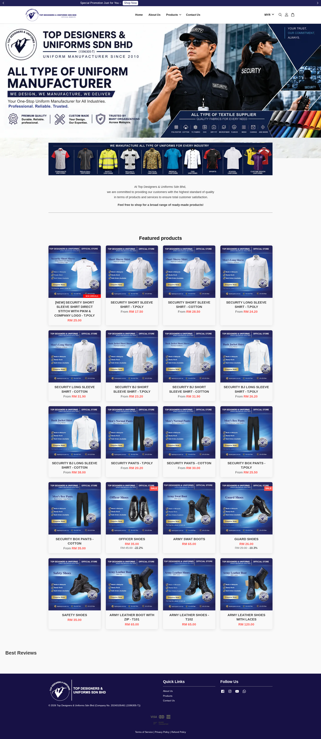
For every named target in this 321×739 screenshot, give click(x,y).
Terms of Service (144, 732)
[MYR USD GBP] (268, 15)
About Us (154, 14)
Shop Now (181, 3)
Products (172, 14)
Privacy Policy (162, 732)
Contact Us (193, 14)
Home (139, 14)
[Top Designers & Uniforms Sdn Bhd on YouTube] (237, 693)
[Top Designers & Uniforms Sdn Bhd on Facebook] (222, 693)
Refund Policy (178, 732)
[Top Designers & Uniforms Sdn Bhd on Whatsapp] (244, 693)
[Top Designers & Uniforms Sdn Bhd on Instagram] (230, 693)
